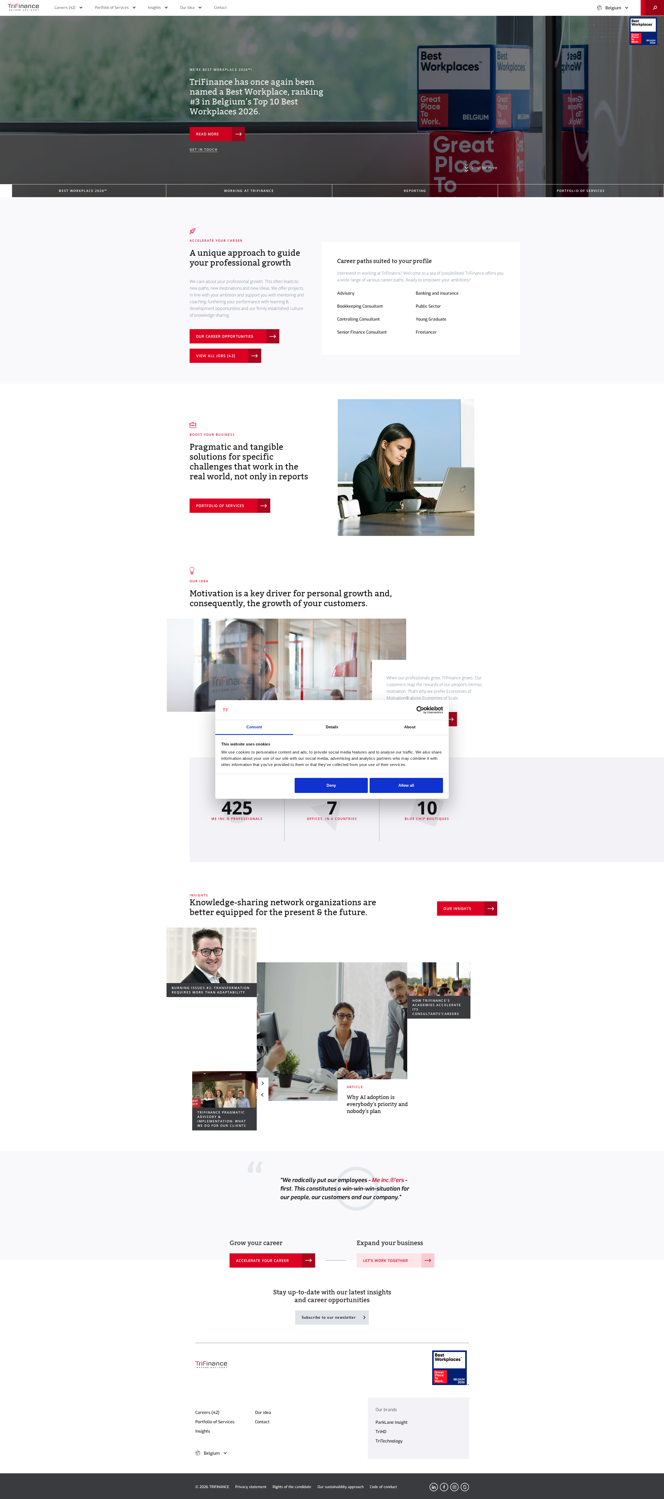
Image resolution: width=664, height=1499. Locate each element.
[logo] (23, 8)
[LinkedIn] (434, 1487)
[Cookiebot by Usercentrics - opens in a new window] (420, 710)
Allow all (406, 785)
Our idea (263, 1412)
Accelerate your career (262, 1260)
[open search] (652, 8)
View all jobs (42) (215, 356)
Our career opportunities (224, 336)
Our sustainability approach (340, 1487)
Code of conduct (383, 1487)
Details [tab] (332, 727)
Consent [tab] (254, 727)
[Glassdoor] (465, 1487)
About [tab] (410, 727)
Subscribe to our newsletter (329, 1317)
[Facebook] (444, 1487)
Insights (202, 1431)
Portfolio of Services (214, 1422)
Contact (262, 1422)
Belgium (613, 8)
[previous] (262, 1095)
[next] (262, 1083)
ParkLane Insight (391, 1422)
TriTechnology (389, 1441)
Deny (331, 785)
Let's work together (385, 1260)
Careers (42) (207, 1412)
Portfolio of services (220, 505)
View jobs (206, 114)
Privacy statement (250, 1487)
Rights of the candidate (292, 1487)
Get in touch (204, 130)
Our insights (457, 908)
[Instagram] (454, 1487)
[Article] (332, 1031)
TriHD (381, 1431)
